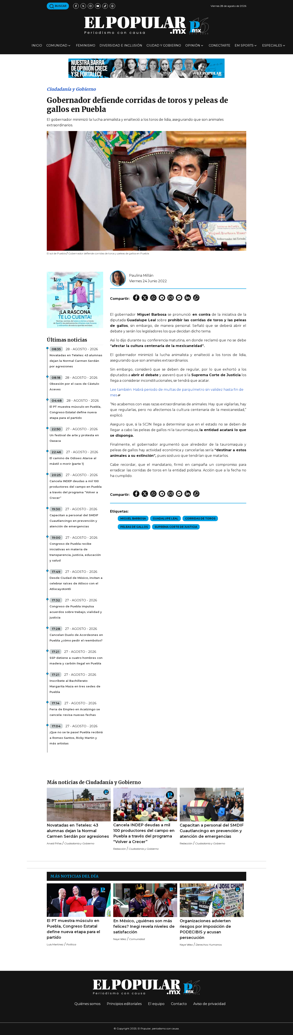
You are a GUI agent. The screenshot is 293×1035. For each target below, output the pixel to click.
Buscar (60, 6)
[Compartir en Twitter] (144, 297)
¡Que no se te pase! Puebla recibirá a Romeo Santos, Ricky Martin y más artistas (76, 737)
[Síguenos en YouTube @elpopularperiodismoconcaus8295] (98, 6)
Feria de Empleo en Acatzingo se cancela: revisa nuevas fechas (75, 712)
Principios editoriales (124, 1004)
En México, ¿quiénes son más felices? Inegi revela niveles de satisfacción (144, 926)
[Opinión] (146, 68)
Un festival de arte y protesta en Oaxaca (74, 437)
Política (71, 944)
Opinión (192, 45)
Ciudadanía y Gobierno (71, 89)
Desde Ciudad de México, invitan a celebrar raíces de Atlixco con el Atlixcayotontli (76, 583)
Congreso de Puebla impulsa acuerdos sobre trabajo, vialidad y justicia (76, 612)
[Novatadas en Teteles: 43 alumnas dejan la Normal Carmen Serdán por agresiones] (79, 804)
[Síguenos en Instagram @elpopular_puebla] (90, 6)
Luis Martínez (55, 944)
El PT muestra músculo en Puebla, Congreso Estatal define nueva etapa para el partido (75, 412)
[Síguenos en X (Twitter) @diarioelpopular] (83, 6)
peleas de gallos (134, 526)
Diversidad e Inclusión (121, 45)
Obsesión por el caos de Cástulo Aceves (74, 386)
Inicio (37, 45)
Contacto (179, 1004)
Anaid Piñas (54, 843)
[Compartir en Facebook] (136, 297)
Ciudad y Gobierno (163, 45)
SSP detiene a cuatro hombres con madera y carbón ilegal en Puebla (76, 660)
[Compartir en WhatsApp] (153, 297)
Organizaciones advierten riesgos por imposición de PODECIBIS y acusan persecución (205, 929)
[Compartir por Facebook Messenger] (179, 297)
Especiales (272, 45)
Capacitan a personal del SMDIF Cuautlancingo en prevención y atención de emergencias (74, 520)
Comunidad (56, 45)
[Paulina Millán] (118, 278)
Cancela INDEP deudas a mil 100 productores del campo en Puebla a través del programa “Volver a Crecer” (76, 489)
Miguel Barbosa (133, 518)
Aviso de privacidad (209, 1004)
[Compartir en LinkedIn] (187, 297)
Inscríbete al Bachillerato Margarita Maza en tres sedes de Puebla (75, 686)
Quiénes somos (87, 1004)
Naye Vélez (119, 939)
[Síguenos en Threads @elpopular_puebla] (112, 6)
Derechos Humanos (209, 944)
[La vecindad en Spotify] (75, 300)
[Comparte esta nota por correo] (170, 297)
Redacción (119, 848)
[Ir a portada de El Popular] (146, 25)
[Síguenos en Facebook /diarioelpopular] (76, 6)
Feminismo (85, 45)
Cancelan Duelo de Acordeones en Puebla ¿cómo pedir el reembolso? (76, 637)
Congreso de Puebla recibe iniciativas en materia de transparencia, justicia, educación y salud (75, 552)
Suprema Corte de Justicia (176, 526)
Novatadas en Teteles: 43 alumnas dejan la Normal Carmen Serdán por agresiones (76, 360)
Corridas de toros (200, 518)
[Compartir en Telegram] (162, 297)
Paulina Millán (141, 275)
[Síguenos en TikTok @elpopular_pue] (105, 6)
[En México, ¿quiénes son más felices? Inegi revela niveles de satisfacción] (145, 900)
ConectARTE (219, 45)
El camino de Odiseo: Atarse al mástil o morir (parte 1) (73, 460)
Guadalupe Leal (165, 518)
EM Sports (244, 45)
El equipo (156, 1004)
